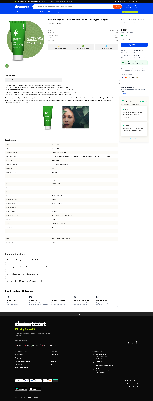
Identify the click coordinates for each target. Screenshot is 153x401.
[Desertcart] (22, 6)
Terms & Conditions (130, 380)
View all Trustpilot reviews (134, 139)
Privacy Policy (132, 384)
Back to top (76, 314)
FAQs (135, 390)
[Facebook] (136, 342)
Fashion (42, 12)
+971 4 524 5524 (101, 373)
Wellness (17, 12)
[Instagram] (128, 342)
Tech (25, 12)
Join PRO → (124, 94)
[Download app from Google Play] (21, 389)
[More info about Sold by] (142, 50)
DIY (49, 12)
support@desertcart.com (104, 365)
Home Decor (33, 12)
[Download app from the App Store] (35, 389)
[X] (132, 342)
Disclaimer (133, 387)
